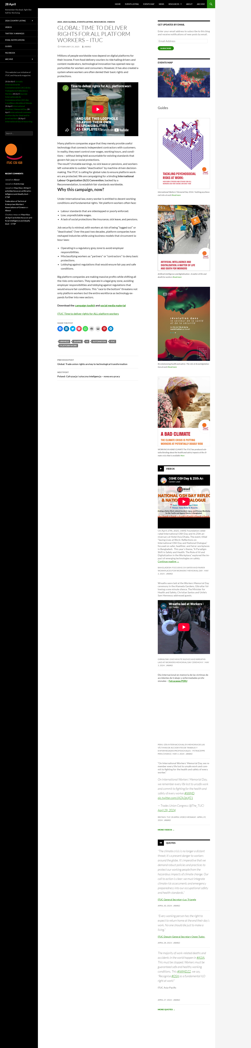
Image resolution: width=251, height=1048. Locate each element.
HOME (118, 4)
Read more (176, 195)
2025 (59, 22)
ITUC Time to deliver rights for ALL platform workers (88, 313)
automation (99, 341)
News (161, 4)
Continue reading (168, 561)
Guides (8, 46)
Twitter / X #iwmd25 (14, 33)
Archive (201, 4)
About (189, 4)
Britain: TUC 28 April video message (177, 817)
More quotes (166, 1009)
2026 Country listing (15, 20)
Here (182, 455)
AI (87, 341)
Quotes (171, 842)
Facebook (10, 53)
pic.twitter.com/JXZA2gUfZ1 (175, 798)
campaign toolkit (85, 305)
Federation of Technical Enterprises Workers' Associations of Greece (15, 204)
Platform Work (68, 345)
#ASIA (201, 957)
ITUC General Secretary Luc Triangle (177, 899)
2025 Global (69, 22)
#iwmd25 (64, 341)
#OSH (175, 976)
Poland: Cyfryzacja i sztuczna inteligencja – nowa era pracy (88, 374)
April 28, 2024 (167, 810)
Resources (174, 4)
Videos (111, 22)
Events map (148, 4)
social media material (113, 305)
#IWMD (189, 793)
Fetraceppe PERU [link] (178, 680)
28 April (10, 4)
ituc (113, 341)
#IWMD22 (184, 971)
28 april (77, 341)
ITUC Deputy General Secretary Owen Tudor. (181, 936)
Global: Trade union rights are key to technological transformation (92, 362)
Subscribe (165, 48)
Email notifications (15, 40)
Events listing (132, 4)
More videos (166, 829)
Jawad (87, 46)
